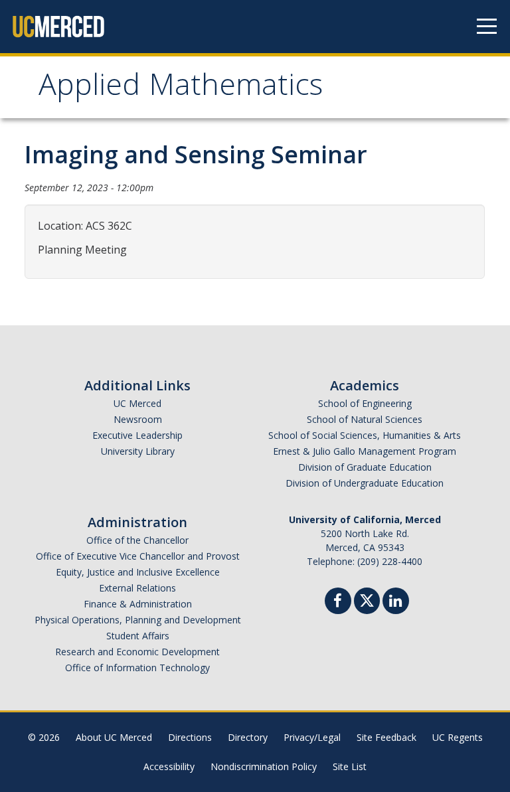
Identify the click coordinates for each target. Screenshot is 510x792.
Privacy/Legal (312, 737)
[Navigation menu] (487, 26)
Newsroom (138, 419)
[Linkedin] (396, 602)
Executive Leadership (137, 435)
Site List (350, 766)
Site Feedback (386, 737)
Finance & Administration (138, 603)
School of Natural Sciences (364, 419)
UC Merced (137, 403)
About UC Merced (114, 737)
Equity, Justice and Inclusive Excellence (138, 572)
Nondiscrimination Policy (264, 766)
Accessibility (169, 766)
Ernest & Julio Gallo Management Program (364, 451)
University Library (138, 451)
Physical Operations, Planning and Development (138, 619)
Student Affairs (137, 635)
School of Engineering (365, 403)
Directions (190, 737)
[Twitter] (367, 599)
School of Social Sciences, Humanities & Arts (364, 435)
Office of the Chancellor (137, 540)
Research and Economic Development (137, 651)
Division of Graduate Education (365, 467)
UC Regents (457, 737)
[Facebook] (338, 602)
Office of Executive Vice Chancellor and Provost (138, 556)
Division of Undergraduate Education (365, 483)
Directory (248, 737)
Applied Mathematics (181, 88)
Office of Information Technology (137, 667)
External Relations (137, 588)
